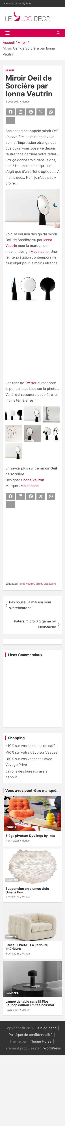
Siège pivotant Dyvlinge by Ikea (30, 836)
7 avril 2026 (12, 840)
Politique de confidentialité (30, 1035)
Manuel (26, 101)
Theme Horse (40, 1041)
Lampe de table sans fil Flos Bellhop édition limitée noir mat (29, 1003)
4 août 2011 (12, 101)
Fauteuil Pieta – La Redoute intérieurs (26, 947)
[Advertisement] (32, 345)
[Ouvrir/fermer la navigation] (7, 33)
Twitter (30, 383)
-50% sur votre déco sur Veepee (31, 752)
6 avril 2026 (12, 896)
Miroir (9, 70)
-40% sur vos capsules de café (30, 746)
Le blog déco (46, 1028)
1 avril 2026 (12, 1009)
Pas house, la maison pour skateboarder (30, 605)
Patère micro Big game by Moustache (35, 624)
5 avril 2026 (12, 953)
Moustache (40, 252)
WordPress (52, 1048)
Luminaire (12, 880)
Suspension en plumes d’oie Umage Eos (27, 890)
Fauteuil (11, 827)
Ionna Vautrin (33, 480)
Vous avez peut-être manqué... (32, 790)
